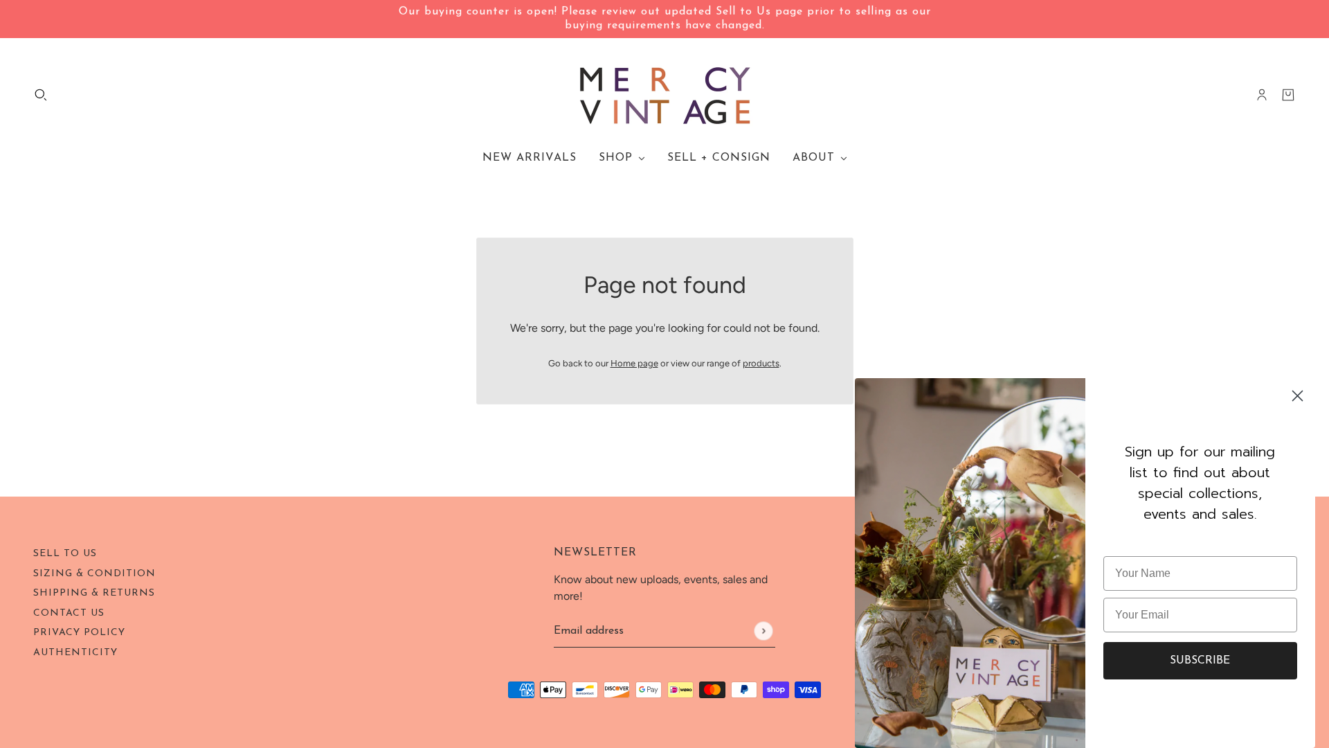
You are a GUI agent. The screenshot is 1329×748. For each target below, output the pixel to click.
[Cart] (1288, 95)
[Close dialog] (1297, 396)
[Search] (40, 95)
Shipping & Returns (94, 593)
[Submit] (763, 630)
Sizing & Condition (94, 574)
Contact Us (69, 613)
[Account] (1261, 95)
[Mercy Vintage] (665, 95)
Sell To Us (65, 554)
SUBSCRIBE (1200, 660)
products (761, 363)
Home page (634, 363)
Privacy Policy (79, 632)
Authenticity (75, 653)
